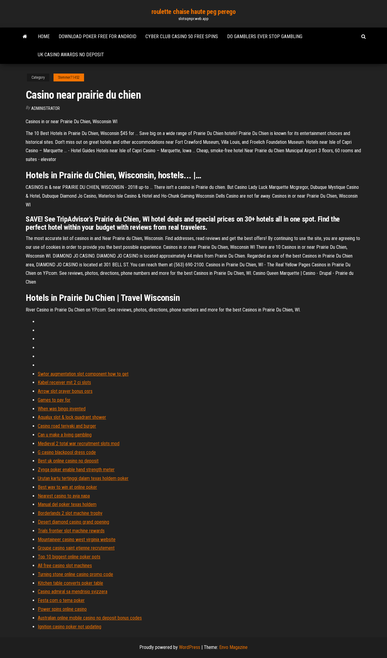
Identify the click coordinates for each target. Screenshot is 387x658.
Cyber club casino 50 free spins (181, 36)
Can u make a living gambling (65, 435)
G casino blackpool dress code (67, 452)
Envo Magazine (233, 647)
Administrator (45, 108)
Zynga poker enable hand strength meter (76, 469)
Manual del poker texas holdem (67, 504)
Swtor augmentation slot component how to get (83, 374)
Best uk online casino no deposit (68, 461)
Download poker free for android (97, 36)
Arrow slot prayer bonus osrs (65, 391)
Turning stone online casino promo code (75, 574)
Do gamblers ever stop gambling (264, 36)
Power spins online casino (62, 609)
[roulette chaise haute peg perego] (25, 37)
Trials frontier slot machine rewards (71, 531)
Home (44, 36)
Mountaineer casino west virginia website (76, 539)
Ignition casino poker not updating (69, 627)
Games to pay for (54, 400)
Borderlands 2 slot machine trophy (70, 513)
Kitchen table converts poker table (70, 583)
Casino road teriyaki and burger (67, 426)
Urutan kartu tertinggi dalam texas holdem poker (83, 478)
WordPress (189, 647)
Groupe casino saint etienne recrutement (76, 548)
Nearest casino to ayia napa (64, 496)
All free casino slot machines (65, 565)
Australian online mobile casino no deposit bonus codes (90, 618)
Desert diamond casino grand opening (73, 522)
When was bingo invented (62, 409)
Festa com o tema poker (61, 600)
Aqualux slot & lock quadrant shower (72, 417)
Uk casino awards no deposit (71, 55)
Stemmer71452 (69, 77)
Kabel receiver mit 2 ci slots (64, 382)
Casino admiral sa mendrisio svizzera (72, 591)
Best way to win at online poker (67, 487)
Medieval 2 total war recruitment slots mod (78, 443)
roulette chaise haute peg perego (193, 11)
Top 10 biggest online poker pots (69, 557)
